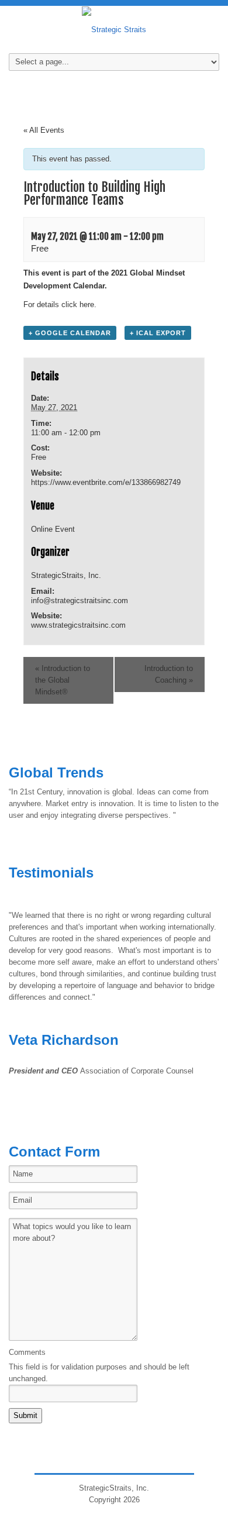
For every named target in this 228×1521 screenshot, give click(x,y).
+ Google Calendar (70, 332)
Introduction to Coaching (168, 674)
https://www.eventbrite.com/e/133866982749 (106, 482)
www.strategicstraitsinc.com (78, 625)
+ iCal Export (158, 332)
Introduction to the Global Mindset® (62, 680)
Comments (27, 1352)
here (87, 304)
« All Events (43, 130)
